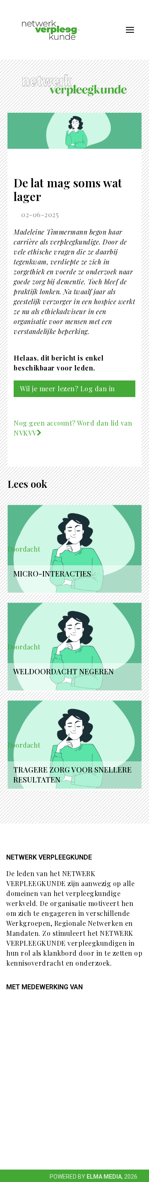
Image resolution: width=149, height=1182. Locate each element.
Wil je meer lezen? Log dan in (67, 388)
